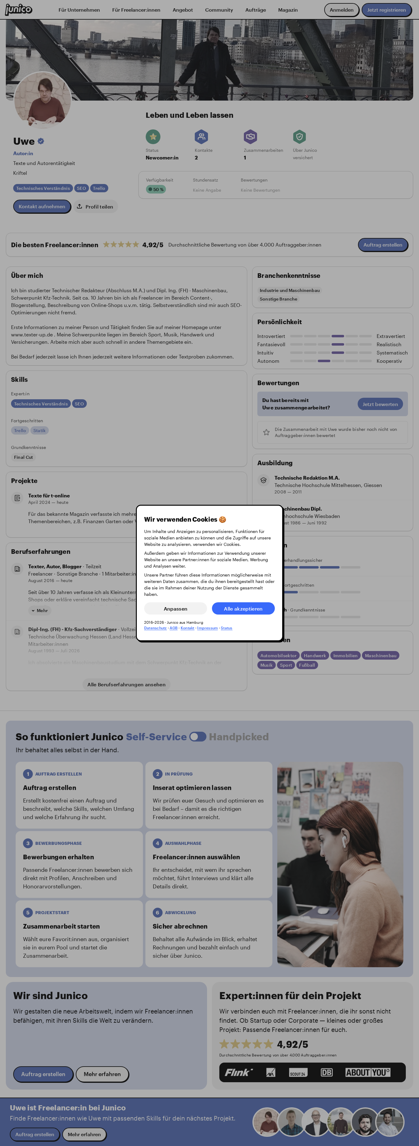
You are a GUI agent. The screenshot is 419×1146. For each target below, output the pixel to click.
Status (226, 628)
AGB (174, 628)
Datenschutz (155, 628)
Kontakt (187, 628)
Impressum (207, 628)
